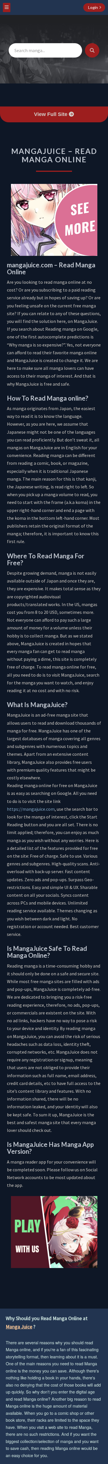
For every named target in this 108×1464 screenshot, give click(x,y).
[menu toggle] (6, 7)
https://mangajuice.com (31, 809)
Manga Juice (19, 1327)
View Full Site (51, 114)
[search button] (92, 50)
